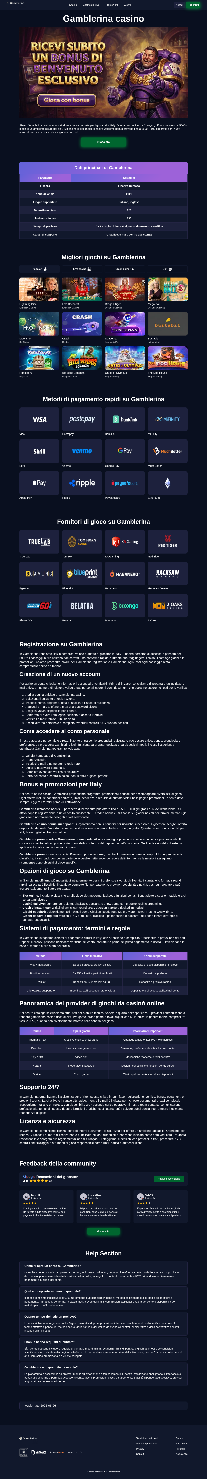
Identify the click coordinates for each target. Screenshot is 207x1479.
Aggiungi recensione (169, 1178)
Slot (165, 269)
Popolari (37, 269)
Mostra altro (103, 1231)
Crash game (122, 269)
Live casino (79, 269)
